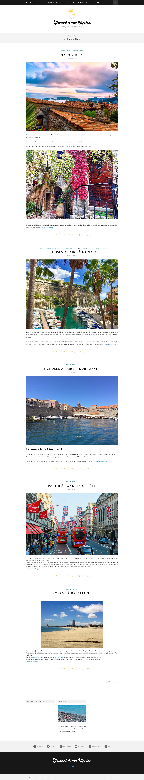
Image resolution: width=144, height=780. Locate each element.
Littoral (82, 248)
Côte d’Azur (60, 2)
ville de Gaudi (59, 657)
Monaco (51, 2)
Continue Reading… (47, 228)
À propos (89, 2)
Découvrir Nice (78, 51)
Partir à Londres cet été (72, 486)
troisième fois (35, 657)
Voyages (80, 2)
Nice (35, 2)
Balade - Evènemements (47, 248)
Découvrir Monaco (64, 248)
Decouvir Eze (72, 55)
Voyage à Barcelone (72, 593)
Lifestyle (71, 2)
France (75, 248)
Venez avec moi (93, 248)
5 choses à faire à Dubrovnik (72, 369)
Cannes (42, 2)
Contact (99, 2)
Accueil (29, 2)
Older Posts (111, 682)
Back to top (112, 777)
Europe (68, 364)
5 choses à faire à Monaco (72, 252)
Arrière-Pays (65, 51)
